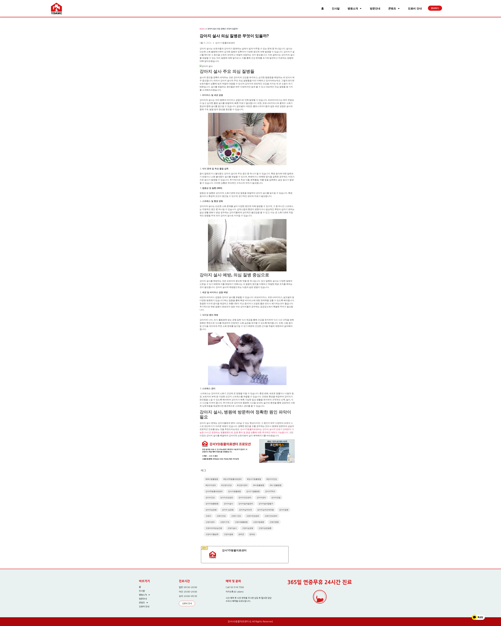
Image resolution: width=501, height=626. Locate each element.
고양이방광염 (258, 522)
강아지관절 (276, 497)
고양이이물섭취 (212, 534)
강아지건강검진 (226, 497)
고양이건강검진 (252, 516)
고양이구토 (224, 522)
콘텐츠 (392, 8)
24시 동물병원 (275, 485)
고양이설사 (232, 528)
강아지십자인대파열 (265, 509)
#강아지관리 (211, 485)
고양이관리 (210, 522)
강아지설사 (228, 503)
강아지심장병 (211, 509)
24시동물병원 (258, 485)
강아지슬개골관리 (245, 503)
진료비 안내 (415, 8)
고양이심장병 (247, 528)
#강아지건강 (272, 479)
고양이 (208, 516)
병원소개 (353, 8)
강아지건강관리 (244, 497)
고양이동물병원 (241, 522)
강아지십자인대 (245, 509)
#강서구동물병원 (254, 479)
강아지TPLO (270, 491)
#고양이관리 (242, 485)
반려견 (241, 534)
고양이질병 (228, 534)
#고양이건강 (226, 485)
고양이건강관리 (271, 516)
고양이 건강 (236, 516)
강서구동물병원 (234, 491)
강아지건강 (210, 497)
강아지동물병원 (212, 503)
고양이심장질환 (265, 528)
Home (202, 29)
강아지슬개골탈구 (266, 503)
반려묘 (252, 534)
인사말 (336, 8)
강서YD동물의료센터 (214, 491)
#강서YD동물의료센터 (232, 479)
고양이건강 (221, 516)
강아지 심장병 (228, 509)
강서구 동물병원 (253, 491)
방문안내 (375, 8)
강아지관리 (261, 497)
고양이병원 (274, 522)
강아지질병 (283, 509)
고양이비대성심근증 (214, 528)
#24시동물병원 (212, 479)
